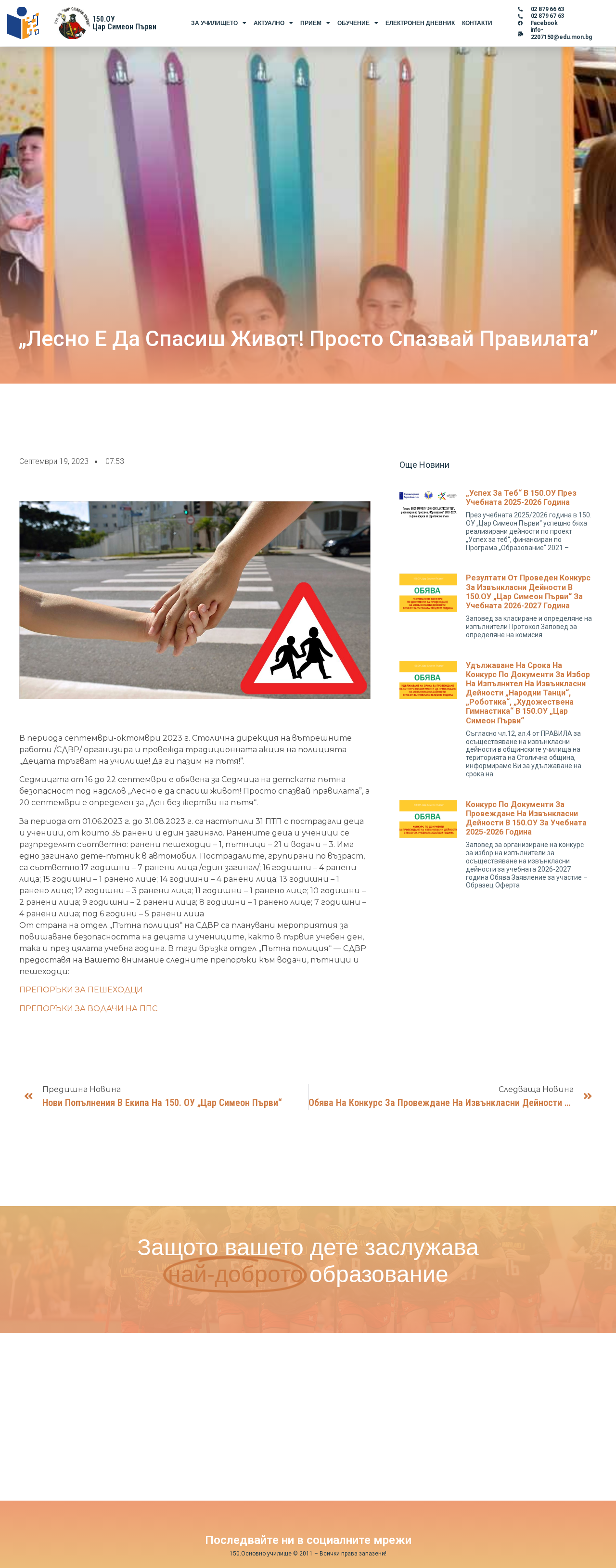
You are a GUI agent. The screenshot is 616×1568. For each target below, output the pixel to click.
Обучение (353, 23)
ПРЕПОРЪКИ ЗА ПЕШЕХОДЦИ (81, 989)
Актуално (269, 23)
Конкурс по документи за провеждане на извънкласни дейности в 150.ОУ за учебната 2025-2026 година (526, 818)
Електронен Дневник (420, 23)
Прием (310, 23)
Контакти (477, 23)
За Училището (214, 23)
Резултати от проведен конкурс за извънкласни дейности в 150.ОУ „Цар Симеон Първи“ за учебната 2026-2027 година (528, 591)
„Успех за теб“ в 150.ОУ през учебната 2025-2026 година (521, 497)
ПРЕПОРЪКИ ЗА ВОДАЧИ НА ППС (88, 1008)
